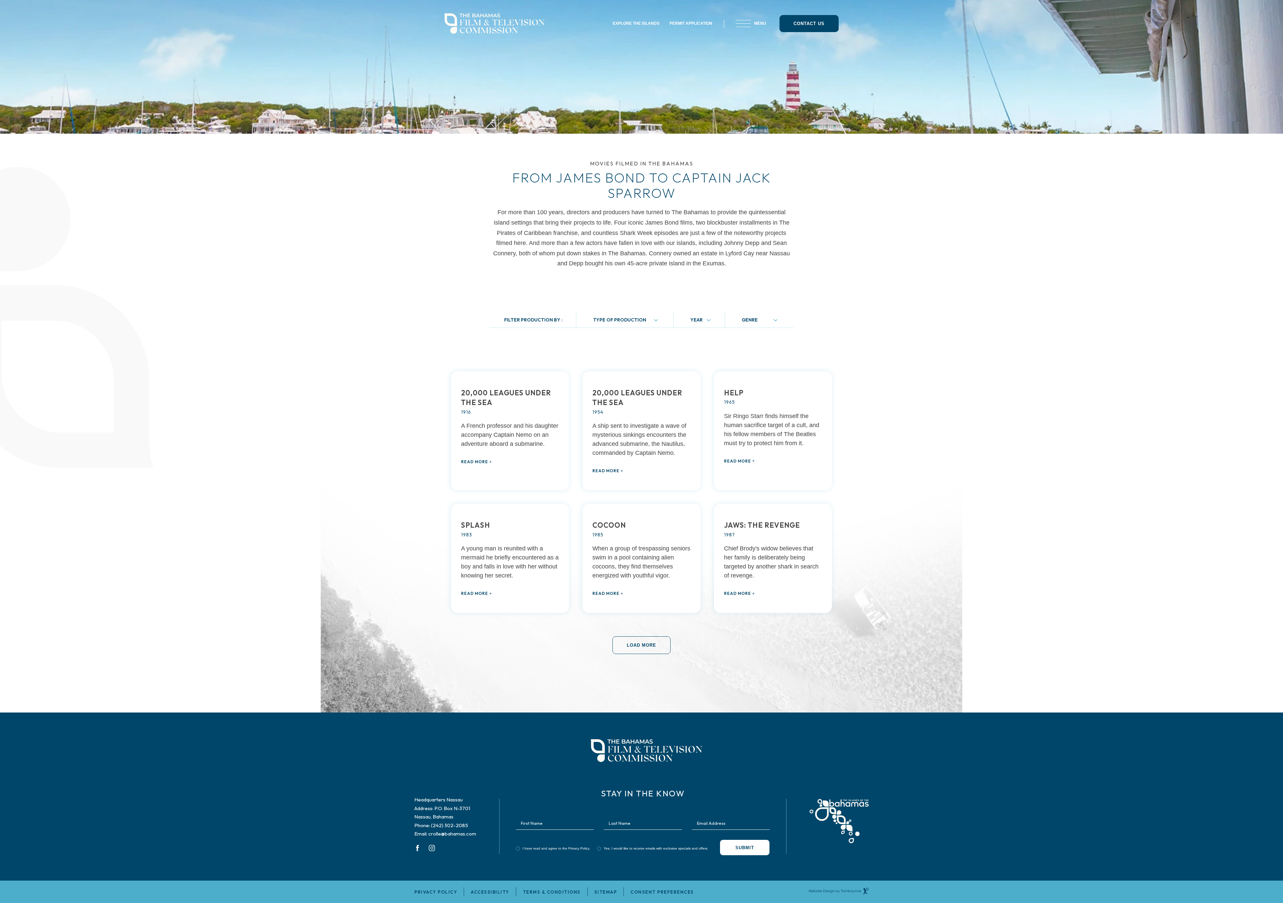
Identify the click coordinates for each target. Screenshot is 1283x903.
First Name (532, 823)
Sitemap (605, 892)
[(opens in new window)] (839, 815)
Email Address (711, 823)
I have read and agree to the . (556, 848)
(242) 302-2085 (449, 825)
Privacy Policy (578, 848)
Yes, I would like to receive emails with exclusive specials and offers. (656, 848)
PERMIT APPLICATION (691, 23)
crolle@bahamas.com (452, 833)
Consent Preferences (662, 892)
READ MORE (474, 462)
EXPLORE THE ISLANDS (636, 23)
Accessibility (490, 892)
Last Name (619, 823)
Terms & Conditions (552, 892)
